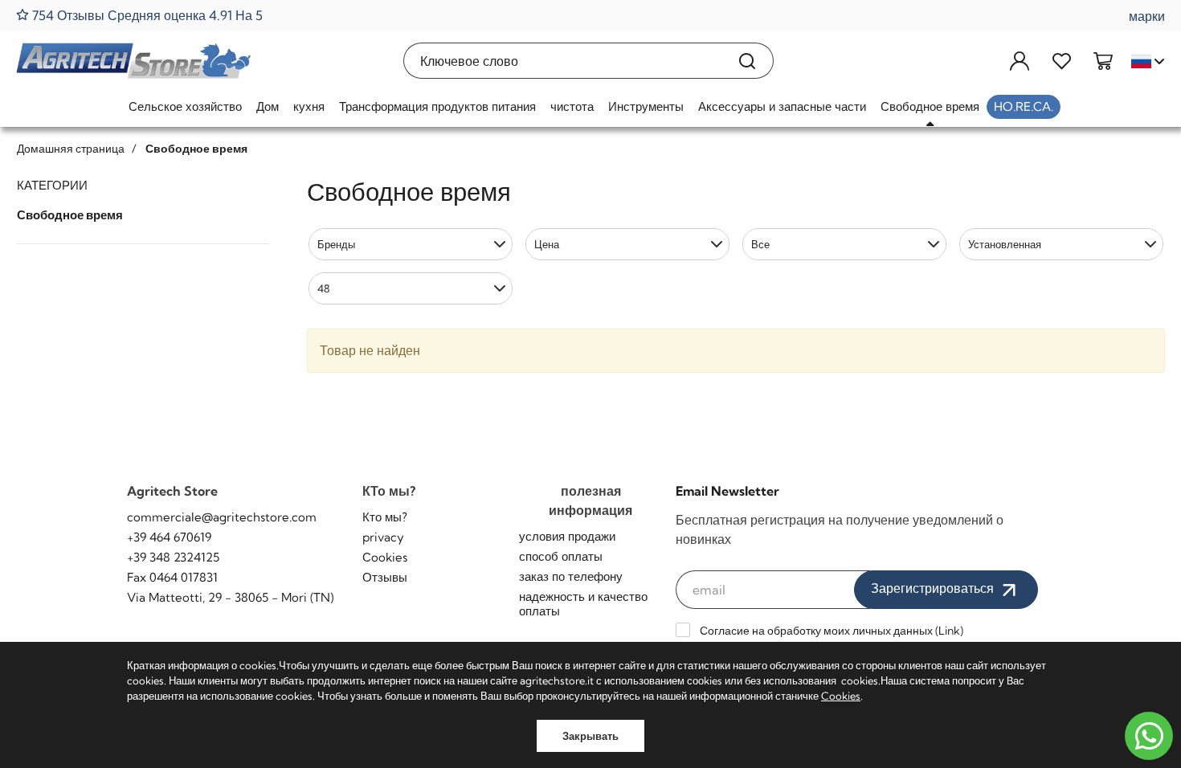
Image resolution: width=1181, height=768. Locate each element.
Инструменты (646, 106)
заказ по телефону (571, 576)
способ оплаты (561, 556)
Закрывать (590, 735)
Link (949, 630)
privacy (383, 537)
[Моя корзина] (1103, 61)
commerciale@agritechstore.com (222, 517)
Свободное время (930, 106)
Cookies (840, 695)
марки (1147, 16)
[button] (411, 244)
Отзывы (384, 577)
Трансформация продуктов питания (437, 106)
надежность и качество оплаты (583, 604)
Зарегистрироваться (934, 588)
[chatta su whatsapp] (1149, 736)
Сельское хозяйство (185, 106)
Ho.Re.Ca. (1023, 106)
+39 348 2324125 (173, 557)
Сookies (384, 557)
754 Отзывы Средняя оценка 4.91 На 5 (146, 15)
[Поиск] (747, 61)
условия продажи (567, 536)
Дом (267, 106)
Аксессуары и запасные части (782, 106)
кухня (309, 106)
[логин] (1019, 61)
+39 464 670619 (169, 537)
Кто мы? (384, 517)
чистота (572, 106)
